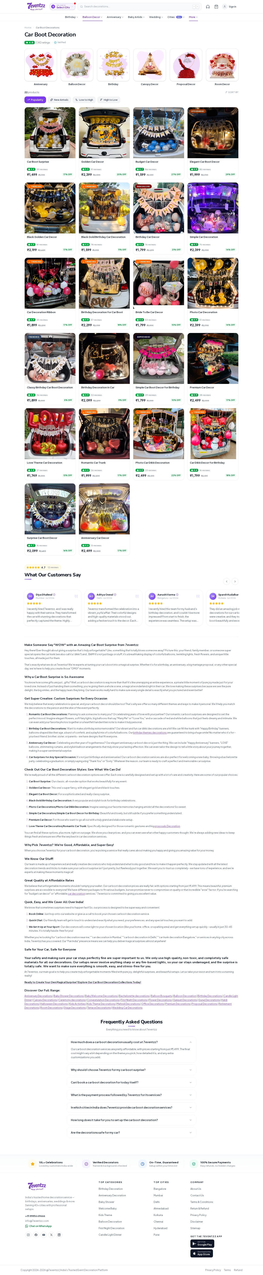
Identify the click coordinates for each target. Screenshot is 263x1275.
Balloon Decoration (110, 1221)
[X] (51, 1235)
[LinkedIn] (59, 1235)
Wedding (155, 17)
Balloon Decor (91, 17)
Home (27, 27)
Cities (174, 17)
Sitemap (195, 1228)
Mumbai (158, 1195)
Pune (156, 1234)
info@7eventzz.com (37, 1220)
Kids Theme (105, 1215)
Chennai (158, 1221)
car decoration (76, 893)
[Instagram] (28, 1235)
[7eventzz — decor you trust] (36, 6)
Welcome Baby (108, 1208)
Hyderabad (160, 1228)
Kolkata (158, 1215)
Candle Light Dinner (110, 1234)
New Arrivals (61, 99)
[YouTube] (44, 1235)
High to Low (111, 99)
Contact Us (197, 1195)
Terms (227, 1270)
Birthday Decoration (111, 1188)
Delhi (157, 1201)
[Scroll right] (235, 581)
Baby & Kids (135, 17)
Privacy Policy (198, 1215)
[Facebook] (36, 1235)
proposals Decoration (167, 826)
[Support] (208, 6)
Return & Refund (199, 1208)
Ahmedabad (161, 1208)
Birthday (70, 17)
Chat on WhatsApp (40, 1226)
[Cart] (216, 6)
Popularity (37, 99)
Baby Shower (106, 1201)
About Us (195, 1188)
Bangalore (160, 1188)
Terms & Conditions (201, 1201)
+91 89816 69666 (35, 1216)
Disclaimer (196, 1221)
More (192, 17)
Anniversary (114, 17)
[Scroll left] (226, 581)
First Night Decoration (111, 1228)
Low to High (86, 99)
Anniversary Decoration (112, 1195)
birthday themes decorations (150, 732)
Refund (238, 1270)
